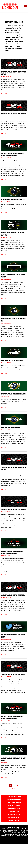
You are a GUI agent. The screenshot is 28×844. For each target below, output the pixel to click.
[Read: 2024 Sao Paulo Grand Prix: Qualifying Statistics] (14, 501)
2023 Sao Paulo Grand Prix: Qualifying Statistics (13, 675)
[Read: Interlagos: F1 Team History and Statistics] (14, 352)
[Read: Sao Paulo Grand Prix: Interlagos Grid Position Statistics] (14, 266)
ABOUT (9, 827)
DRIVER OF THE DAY (14, 821)
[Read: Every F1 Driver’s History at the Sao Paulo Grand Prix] (14, 310)
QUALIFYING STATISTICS (14, 809)
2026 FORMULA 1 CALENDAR (14, 796)
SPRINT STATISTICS (14, 812)
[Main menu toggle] (25, 6)
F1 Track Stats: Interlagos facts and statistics (13, 199)
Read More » (4, 94)
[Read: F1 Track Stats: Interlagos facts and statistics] (14, 191)
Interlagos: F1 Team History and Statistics (12, 361)
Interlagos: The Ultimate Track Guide (10, 428)
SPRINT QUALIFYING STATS (14, 815)
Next (14, 789)
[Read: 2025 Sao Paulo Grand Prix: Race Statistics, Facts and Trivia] (14, 64)
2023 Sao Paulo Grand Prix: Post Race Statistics (13, 595)
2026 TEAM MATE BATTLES (14, 802)
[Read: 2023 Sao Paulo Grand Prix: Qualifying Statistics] (14, 666)
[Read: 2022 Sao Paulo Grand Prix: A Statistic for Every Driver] (14, 750)
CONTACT (14, 827)
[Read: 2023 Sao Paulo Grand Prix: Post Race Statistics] (14, 587)
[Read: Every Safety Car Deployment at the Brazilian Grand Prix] (14, 224)
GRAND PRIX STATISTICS (14, 806)
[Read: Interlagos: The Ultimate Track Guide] (14, 419)
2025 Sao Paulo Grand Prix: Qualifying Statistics (13, 114)
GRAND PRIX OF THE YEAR (14, 818)
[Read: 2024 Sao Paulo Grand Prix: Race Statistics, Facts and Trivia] (14, 459)
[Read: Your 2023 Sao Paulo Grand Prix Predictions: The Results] (14, 626)
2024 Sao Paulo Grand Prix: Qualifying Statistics (13, 509)
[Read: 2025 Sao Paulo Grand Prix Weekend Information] (14, 385)
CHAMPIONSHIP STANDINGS (14, 799)
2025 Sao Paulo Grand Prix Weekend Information (13, 394)
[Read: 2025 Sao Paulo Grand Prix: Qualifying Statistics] (14, 105)
